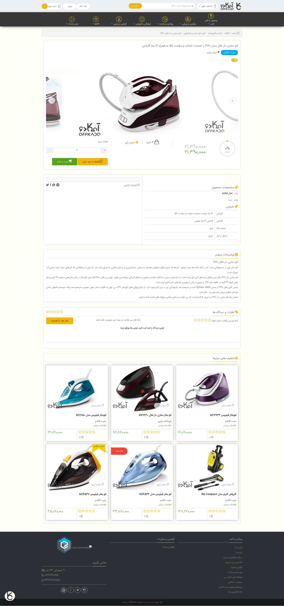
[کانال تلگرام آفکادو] (78, 590)
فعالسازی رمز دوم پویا (233, 562)
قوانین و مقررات (236, 567)
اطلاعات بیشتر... (229, 426)
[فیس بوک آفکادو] (71, 590)
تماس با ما (238, 547)
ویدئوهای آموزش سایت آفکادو (230, 587)
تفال (233, 60)
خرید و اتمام (63, 162)
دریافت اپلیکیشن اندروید (232, 557)
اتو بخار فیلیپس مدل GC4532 (155, 494)
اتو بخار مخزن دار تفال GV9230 (155, 415)
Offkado (133, 602)
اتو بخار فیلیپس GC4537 (92, 494)
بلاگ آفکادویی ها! (235, 592)
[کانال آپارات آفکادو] (64, 590)
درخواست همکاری (235, 582)
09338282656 (51, 580)
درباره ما (239, 552)
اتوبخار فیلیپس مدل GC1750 (91, 415)
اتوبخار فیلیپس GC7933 (223, 415)
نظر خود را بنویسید (59, 321)
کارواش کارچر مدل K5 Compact (218, 494)
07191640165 (51, 575)
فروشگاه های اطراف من (233, 577)
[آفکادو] (231, 6)
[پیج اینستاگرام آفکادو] (84, 590)
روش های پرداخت (235, 572)
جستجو (135, 6)
